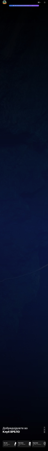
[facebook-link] (44, 427)
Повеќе (33, 5)
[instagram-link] (44, 430)
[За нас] (9, 444)
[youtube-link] (44, 432)
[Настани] (24, 444)
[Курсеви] (38, 444)
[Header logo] (5, 2)
